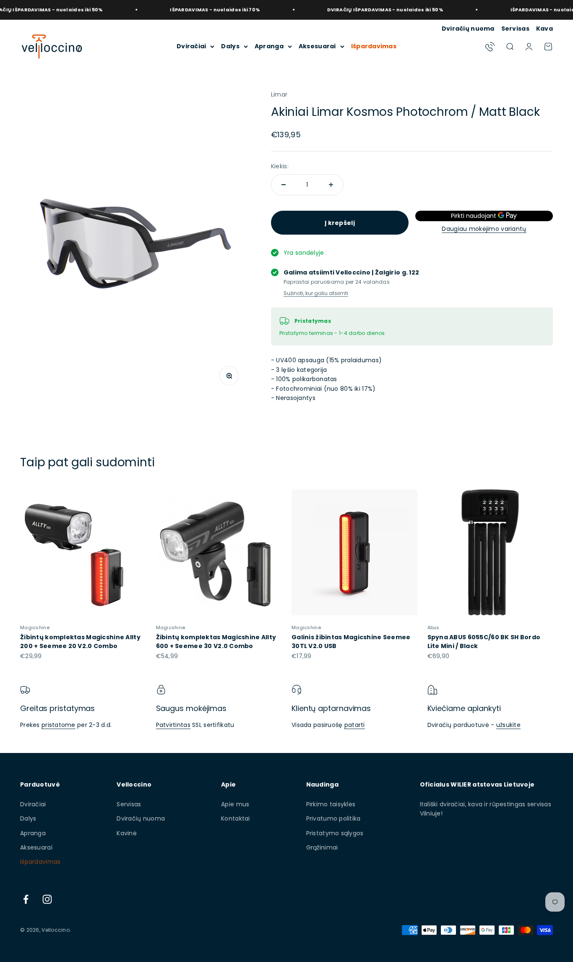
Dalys (230, 46)
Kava (544, 28)
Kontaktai (235, 818)
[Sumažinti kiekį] (283, 185)
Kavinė (127, 833)
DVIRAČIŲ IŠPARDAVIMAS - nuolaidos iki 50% (369, 9)
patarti (354, 725)
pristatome (59, 725)
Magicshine (34, 627)
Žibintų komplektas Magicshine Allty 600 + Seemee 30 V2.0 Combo (216, 641)
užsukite (508, 725)
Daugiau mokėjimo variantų (484, 229)
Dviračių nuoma (468, 28)
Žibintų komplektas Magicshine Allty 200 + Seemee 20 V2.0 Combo (80, 641)
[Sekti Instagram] (47, 899)
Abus (433, 627)
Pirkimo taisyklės (331, 804)
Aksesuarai (317, 46)
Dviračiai (191, 46)
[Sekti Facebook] (25, 899)
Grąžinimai (322, 847)
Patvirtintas (173, 725)
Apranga (269, 46)
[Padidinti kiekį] (331, 185)
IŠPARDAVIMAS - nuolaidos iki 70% (199, 9)
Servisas (515, 28)
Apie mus (235, 804)
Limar (279, 94)
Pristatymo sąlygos (335, 833)
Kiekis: (280, 166)
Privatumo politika (333, 818)
